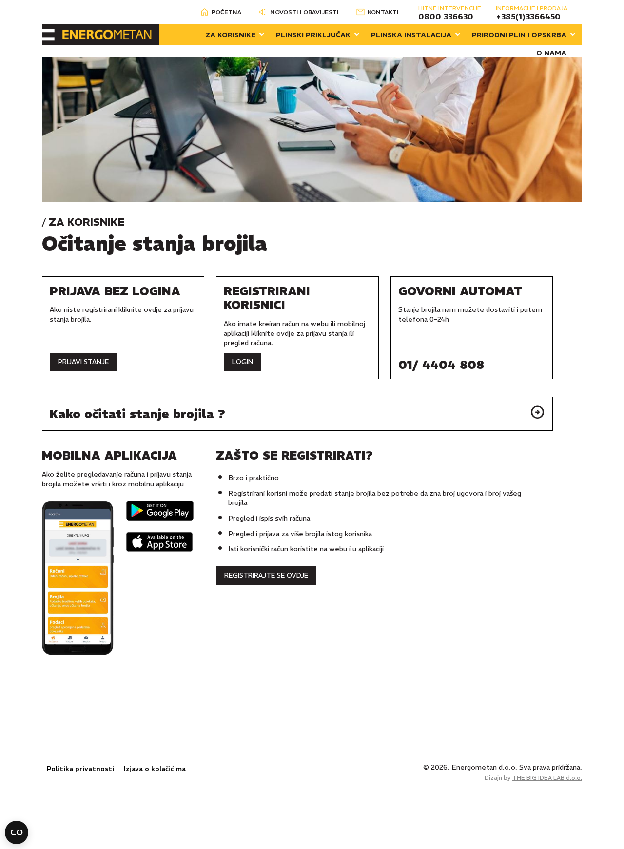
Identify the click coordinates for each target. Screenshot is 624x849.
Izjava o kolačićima (155, 768)
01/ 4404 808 (441, 364)
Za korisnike (230, 34)
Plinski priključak (313, 34)
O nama (551, 52)
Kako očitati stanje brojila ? (137, 413)
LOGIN (242, 362)
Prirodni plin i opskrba (519, 34)
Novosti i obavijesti (304, 12)
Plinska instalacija (411, 34)
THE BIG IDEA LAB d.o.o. (547, 777)
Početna (226, 12)
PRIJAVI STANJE (83, 362)
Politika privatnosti (80, 768)
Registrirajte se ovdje (266, 575)
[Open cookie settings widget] (16, 832)
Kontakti (383, 12)
